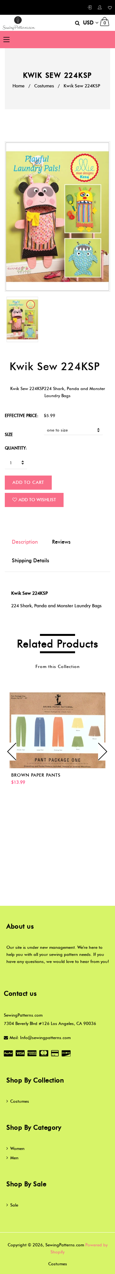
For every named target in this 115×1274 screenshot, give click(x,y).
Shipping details (30, 560)
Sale (14, 1204)
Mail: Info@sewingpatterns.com (40, 1037)
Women (17, 1148)
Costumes (44, 86)
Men (14, 1157)
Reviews (61, 542)
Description (25, 542)
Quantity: (16, 447)
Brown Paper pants (36, 775)
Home (18, 86)
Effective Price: (21, 415)
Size (9, 434)
